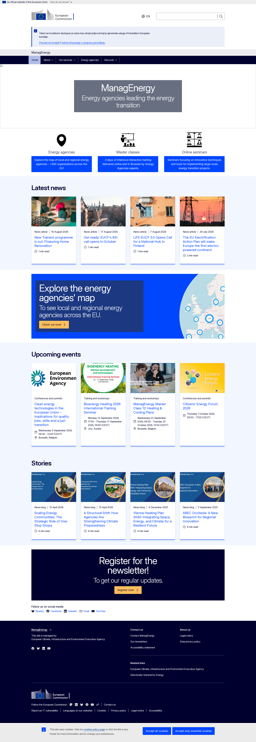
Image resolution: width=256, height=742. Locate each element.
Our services (65, 59)
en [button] (148, 16)
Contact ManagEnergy (142, 635)
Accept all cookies (157, 731)
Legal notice (186, 635)
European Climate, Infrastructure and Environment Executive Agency (167, 669)
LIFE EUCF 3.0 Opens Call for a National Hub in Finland (152, 241)
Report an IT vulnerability (44, 710)
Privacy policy (118, 710)
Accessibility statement (142, 647)
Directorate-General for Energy (147, 674)
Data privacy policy (190, 641)
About (47, 59)
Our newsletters (138, 641)
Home (35, 59)
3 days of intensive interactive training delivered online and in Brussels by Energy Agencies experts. (128, 164)
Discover (109, 59)
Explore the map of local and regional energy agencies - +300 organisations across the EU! (62, 164)
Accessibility (155, 710)
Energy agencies (90, 59)
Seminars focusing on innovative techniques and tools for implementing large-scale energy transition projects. (194, 164)
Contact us (110, 704)
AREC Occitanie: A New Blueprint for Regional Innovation (200, 517)
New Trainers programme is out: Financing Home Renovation (53, 241)
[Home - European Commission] (55, 15)
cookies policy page (94, 729)
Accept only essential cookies (193, 731)
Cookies (101, 710)
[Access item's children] (53, 60)
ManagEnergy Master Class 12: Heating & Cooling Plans (149, 408)
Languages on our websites (77, 710)
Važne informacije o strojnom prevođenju (83, 42)
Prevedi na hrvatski (49, 42)
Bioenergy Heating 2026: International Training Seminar (102, 408)
